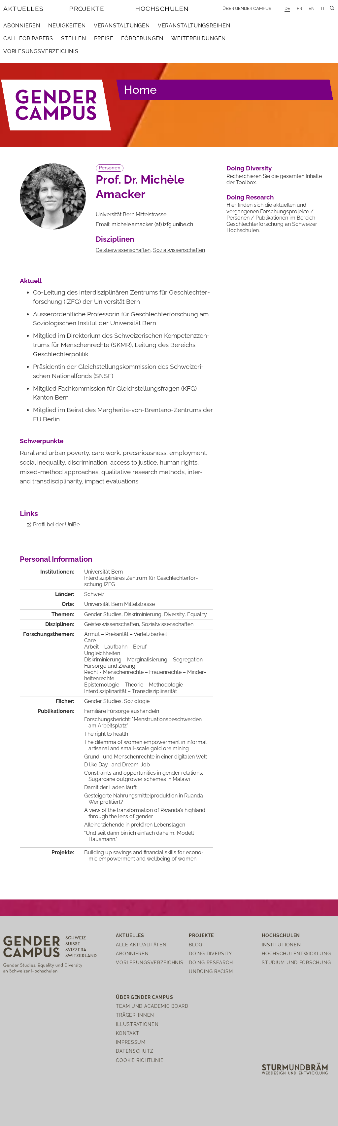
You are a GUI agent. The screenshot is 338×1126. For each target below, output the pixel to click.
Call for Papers (28, 38)
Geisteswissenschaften (123, 250)
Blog (195, 944)
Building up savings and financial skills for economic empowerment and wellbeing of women (144, 855)
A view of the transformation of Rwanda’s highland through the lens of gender (144, 813)
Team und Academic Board (152, 1006)
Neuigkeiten (67, 25)
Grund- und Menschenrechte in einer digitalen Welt (145, 757)
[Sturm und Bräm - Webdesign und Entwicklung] (295, 1068)
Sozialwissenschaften (179, 250)
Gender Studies (102, 614)
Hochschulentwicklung (296, 953)
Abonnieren (21, 25)
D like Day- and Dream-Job (117, 764)
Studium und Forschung (296, 962)
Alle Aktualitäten (141, 944)
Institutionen (281, 944)
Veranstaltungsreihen (194, 25)
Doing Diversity (249, 168)
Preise (104, 38)
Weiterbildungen (198, 38)
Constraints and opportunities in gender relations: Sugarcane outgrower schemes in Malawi (143, 776)
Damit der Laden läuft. (111, 787)
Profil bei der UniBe (56, 524)
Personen (109, 168)
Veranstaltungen (122, 25)
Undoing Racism (211, 971)
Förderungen (142, 38)
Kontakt (127, 1033)
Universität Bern (103, 572)
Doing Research (250, 197)
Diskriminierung (142, 614)
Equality (197, 614)
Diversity (174, 614)
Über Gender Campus (246, 8)
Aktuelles (23, 8)
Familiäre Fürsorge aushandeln (121, 711)
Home (140, 89)
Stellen (73, 38)
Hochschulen (162, 8)
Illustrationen (137, 1024)
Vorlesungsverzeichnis (41, 51)
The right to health (106, 734)
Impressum (130, 1042)
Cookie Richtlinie (139, 1060)
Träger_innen (135, 1015)
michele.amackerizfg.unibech (152, 224)
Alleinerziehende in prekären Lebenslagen (134, 825)
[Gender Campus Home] (56, 105)
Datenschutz (134, 1051)
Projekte (86, 8)
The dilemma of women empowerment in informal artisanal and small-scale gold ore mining (145, 745)
